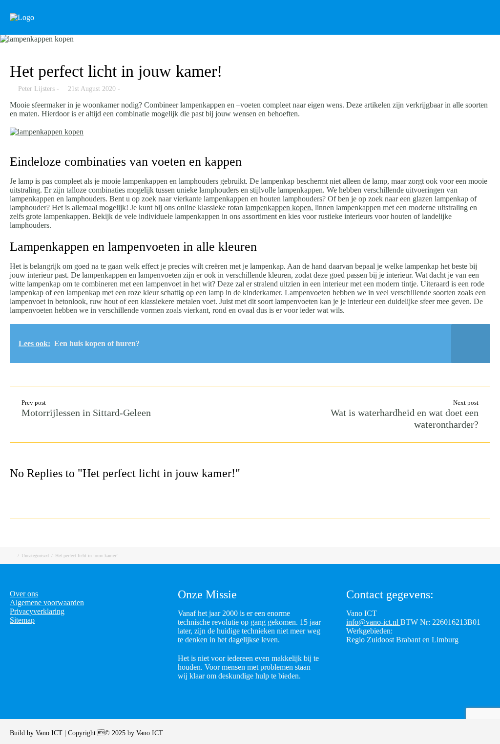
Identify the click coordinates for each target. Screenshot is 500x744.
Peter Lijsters (36, 88)
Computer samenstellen (248, 30)
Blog (397, 30)
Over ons (24, 594)
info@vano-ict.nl (373, 622)
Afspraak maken (339, 30)
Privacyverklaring (37, 611)
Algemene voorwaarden (47, 602)
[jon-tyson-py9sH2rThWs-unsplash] (250, 39)
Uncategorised (35, 555)
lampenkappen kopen (278, 207)
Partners (442, 30)
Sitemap (22, 620)
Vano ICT (50, 733)
